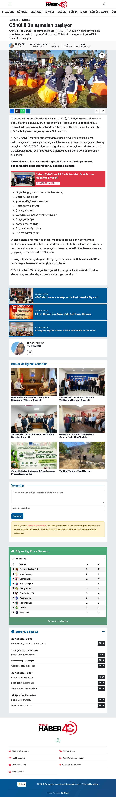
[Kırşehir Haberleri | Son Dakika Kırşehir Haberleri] (56, 4)
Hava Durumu (69, 751)
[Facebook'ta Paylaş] (12, 111)
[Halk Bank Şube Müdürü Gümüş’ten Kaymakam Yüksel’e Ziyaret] (34, 382)
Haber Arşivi (18, 772)
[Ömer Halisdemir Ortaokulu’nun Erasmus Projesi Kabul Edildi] (34, 455)
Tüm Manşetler (19, 765)
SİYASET (49, 12)
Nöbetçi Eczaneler (20, 751)
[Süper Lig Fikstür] (103, 632)
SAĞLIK (62, 12)
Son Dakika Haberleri (71, 765)
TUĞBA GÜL (34, 346)
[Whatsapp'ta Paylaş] (22, 111)
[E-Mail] (29, 352)
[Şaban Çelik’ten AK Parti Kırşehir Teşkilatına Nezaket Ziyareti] (82, 382)
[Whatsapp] (58, 740)
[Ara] (104, 4)
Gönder (17, 516)
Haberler (13, 20)
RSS (23, 784)
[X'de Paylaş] (17, 111)
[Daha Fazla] (28, 111)
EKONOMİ (36, 12)
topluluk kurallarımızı (37, 526)
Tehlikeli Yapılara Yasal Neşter (75, 471)
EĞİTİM (73, 12)
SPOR (83, 12)
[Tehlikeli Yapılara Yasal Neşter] (82, 455)
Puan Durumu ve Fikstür (73, 758)
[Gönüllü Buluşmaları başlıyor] (58, 79)
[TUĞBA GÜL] (18, 348)
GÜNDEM (22, 12)
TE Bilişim (65, 793)
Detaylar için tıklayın (58, 621)
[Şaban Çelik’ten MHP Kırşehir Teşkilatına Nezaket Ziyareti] (34, 419)
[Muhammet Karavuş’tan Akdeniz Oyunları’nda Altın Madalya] (82, 419)
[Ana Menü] (10, 4)
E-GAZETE (8, 12)
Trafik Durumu (18, 758)
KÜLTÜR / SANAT (99, 12)
